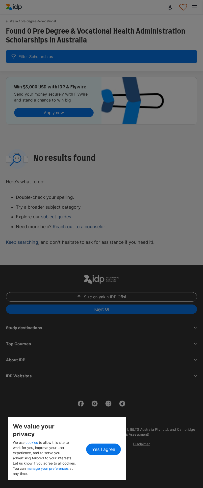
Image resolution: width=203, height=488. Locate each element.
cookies (32, 442)
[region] (67, 448)
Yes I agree (103, 449)
